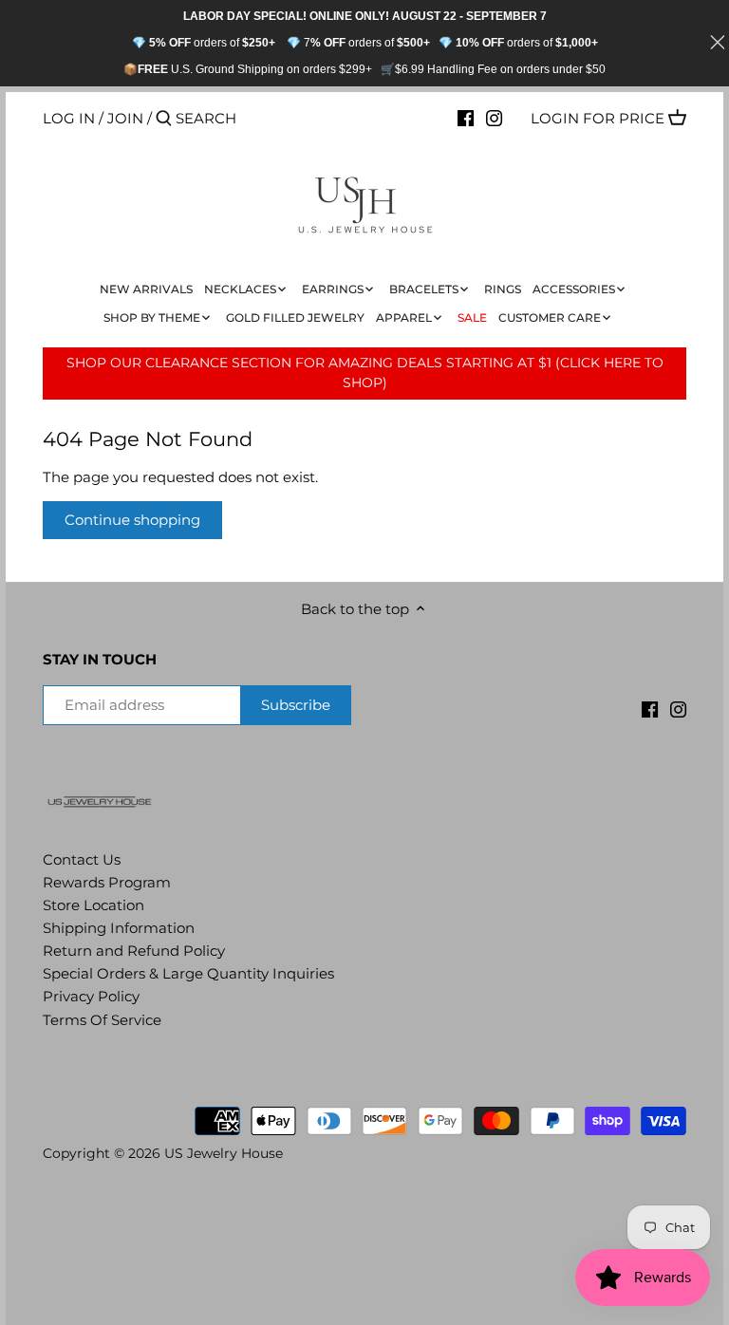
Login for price (597, 118)
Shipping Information (119, 928)
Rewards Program (107, 882)
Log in (69, 118)
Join (125, 118)
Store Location (93, 905)
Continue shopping (132, 520)
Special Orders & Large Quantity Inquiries (188, 973)
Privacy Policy (91, 996)
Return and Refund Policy (134, 951)
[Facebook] (466, 118)
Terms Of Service (102, 1020)
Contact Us (82, 859)
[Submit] (164, 119)
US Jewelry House (223, 1153)
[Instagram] (494, 118)
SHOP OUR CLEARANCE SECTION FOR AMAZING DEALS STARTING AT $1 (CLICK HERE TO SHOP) (365, 372)
